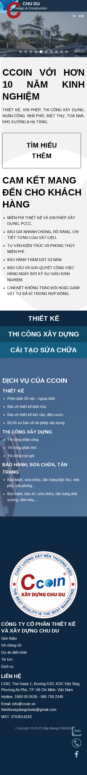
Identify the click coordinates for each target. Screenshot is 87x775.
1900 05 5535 (26, 697)
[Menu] (81, 5)
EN (81, 16)
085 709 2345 (52, 697)
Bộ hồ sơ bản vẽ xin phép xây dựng (35, 423)
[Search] (73, 5)
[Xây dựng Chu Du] (33, 9)
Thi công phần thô (21, 448)
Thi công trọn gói (20, 456)
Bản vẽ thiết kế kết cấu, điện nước (35, 415)
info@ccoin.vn (23, 704)
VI (74, 16)
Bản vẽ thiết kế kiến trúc (26, 407)
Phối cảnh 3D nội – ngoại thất (31, 399)
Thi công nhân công (23, 440)
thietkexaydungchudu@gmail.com (28, 710)
